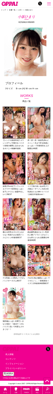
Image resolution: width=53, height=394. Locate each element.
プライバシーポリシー (15, 368)
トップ (3, 10)
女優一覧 (12, 10)
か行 (20, 10)
